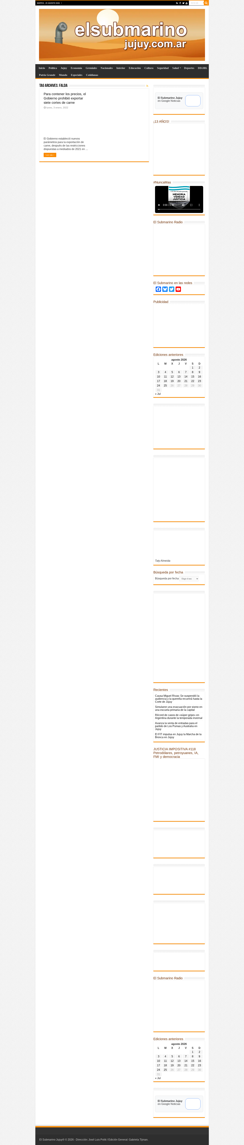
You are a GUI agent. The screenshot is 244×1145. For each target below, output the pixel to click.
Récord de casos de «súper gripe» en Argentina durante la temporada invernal (178, 716)
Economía (76, 68)
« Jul (158, 393)
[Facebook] (180, 3)
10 (158, 376)
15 (192, 376)
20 (178, 381)
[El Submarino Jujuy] (122, 34)
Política (53, 68)
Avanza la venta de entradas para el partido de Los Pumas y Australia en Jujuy (176, 726)
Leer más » (50, 155)
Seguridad (163, 68)
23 (199, 381)
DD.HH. (202, 68)
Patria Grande (47, 75)
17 (158, 381)
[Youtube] (186, 3)
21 (185, 381)
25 (165, 385)
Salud (175, 68)
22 (192, 381)
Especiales (76, 75)
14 (185, 376)
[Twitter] (183, 3)
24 (158, 385)
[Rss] (177, 3)
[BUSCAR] (206, 2)
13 (178, 376)
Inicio (42, 68)
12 (172, 376)
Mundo (63, 75)
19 (172, 381)
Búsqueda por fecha (167, 578)
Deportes (189, 68)
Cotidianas (92, 75)
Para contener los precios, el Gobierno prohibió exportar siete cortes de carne (65, 98)
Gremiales (91, 68)
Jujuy (64, 68)
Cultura (148, 68)
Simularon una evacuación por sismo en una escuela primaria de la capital (178, 708)
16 (199, 376)
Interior (120, 68)
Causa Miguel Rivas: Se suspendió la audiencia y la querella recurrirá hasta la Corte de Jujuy (178, 698)
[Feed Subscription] (147, 86)
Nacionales (107, 68)
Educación (135, 68)
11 (165, 376)
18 (165, 381)
